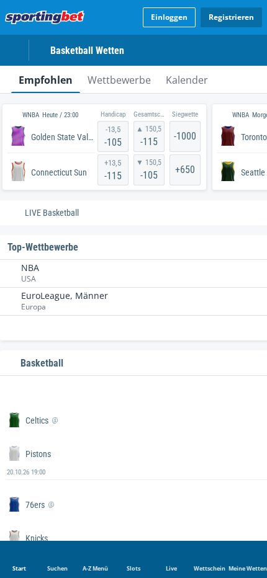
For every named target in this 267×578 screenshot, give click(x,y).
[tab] (45, 79)
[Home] (47, 17)
